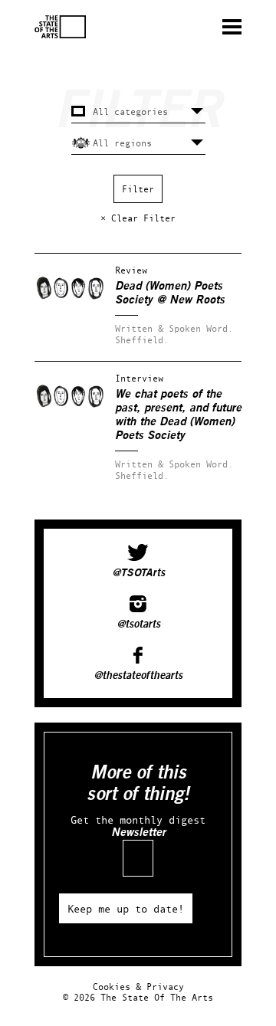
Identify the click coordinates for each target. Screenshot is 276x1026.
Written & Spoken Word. (174, 328)
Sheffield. (142, 340)
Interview (139, 378)
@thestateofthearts (138, 675)
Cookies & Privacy (138, 986)
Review (131, 270)
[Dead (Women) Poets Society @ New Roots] (69, 310)
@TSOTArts (138, 573)
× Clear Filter (138, 218)
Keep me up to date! (125, 908)
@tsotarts (138, 624)
